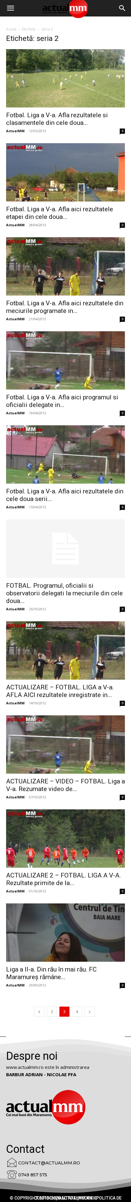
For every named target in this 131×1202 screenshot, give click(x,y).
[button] (122, 8)
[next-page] (89, 1012)
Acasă (11, 29)
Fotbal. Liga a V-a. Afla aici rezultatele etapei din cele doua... (59, 212)
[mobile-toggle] (10, 8)
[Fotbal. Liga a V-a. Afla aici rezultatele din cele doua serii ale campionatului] (65, 454)
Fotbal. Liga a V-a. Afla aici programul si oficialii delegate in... (62, 401)
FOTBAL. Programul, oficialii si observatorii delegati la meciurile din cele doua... (64, 593)
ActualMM (15, 131)
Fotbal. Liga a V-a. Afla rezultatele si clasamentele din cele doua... (57, 118)
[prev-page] (39, 1012)
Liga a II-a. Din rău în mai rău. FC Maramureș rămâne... (51, 973)
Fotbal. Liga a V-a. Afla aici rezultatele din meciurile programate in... (64, 307)
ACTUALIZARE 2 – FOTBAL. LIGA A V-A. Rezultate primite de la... (63, 879)
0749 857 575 (32, 1175)
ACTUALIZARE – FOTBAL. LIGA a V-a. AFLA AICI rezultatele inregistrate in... (60, 691)
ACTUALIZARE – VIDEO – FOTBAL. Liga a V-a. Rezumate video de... (65, 785)
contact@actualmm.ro (49, 1163)
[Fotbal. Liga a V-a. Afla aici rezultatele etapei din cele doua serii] (65, 172)
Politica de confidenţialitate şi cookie (78, 1198)
